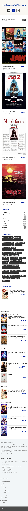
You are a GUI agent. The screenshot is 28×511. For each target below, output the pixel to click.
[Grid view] (23, 20)
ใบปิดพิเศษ (17, 278)
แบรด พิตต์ (16, 273)
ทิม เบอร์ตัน (13, 252)
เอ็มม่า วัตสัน (5, 270)
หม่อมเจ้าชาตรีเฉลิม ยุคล (16, 260)
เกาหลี (4, 218)
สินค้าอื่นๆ (4, 229)
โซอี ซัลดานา (22, 275)
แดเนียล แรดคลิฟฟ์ (7, 273)
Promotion (4, 227)
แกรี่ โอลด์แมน (14, 270)
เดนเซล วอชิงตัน (15, 265)
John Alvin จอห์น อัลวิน (7, 469)
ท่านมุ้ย (19, 252)
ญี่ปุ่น (3, 69)
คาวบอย (5, 245)
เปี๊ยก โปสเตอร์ (6, 268)
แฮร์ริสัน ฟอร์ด (14, 275)
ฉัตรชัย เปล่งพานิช (11, 247)
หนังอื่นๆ (5, 223)
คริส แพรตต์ (11, 242)
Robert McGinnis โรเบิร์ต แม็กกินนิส (9, 472)
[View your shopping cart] (13, 10)
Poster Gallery (12, 68)
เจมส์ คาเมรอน (6, 265)
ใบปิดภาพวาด (6, 280)
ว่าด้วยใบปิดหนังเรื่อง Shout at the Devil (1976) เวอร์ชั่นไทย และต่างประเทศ (14, 462)
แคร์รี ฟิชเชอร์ (22, 270)
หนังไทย (5, 225)
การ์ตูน (4, 242)
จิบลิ (4, 247)
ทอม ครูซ (21, 250)
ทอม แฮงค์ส (5, 252)
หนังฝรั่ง (6, 69)
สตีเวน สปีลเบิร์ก (14, 257)
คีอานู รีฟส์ (11, 245)
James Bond (18, 237)
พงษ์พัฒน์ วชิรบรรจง (14, 255)
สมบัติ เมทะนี (22, 257)
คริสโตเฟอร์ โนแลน (20, 242)
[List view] (25, 20)
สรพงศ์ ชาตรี (5, 260)
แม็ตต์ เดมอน (6, 275)
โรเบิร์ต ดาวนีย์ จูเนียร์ (7, 278)
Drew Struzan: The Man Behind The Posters (11, 466)
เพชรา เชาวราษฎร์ (15, 268)
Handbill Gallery (5, 68)
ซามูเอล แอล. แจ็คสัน (7, 250)
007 (4, 237)
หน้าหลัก (3, 19)
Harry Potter (10, 237)
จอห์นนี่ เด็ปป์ (19, 245)
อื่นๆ (4, 214)
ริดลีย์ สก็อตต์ (5, 257)
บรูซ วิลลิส (5, 255)
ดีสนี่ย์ (15, 250)
